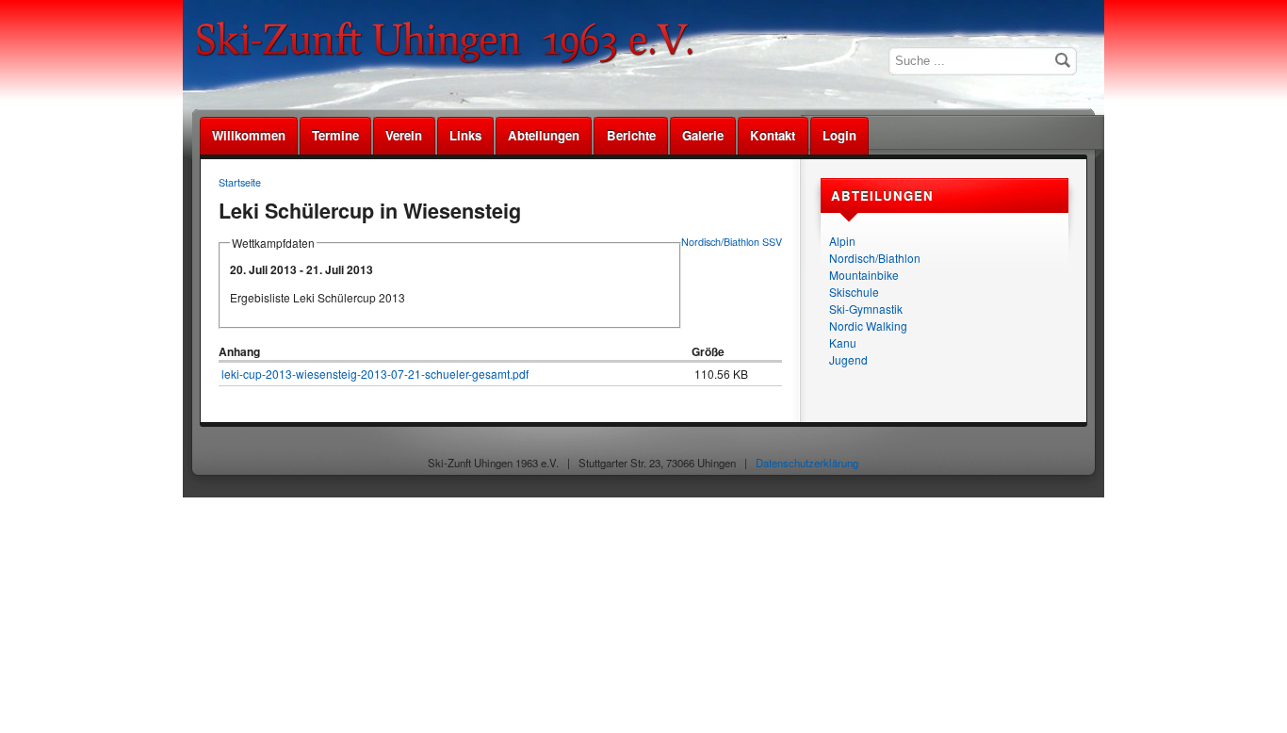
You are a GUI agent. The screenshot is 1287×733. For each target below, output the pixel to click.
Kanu (842, 342)
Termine (335, 135)
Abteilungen (543, 135)
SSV (772, 242)
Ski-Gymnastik (866, 309)
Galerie (703, 135)
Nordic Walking (868, 326)
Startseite (240, 182)
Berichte (631, 135)
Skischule (854, 292)
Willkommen (248, 135)
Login (839, 135)
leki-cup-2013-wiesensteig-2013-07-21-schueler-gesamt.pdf (375, 374)
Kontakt (772, 135)
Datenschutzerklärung (807, 462)
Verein (403, 135)
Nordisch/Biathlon (874, 258)
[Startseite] (451, 61)
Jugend (848, 359)
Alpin (842, 241)
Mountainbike (864, 275)
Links (465, 135)
